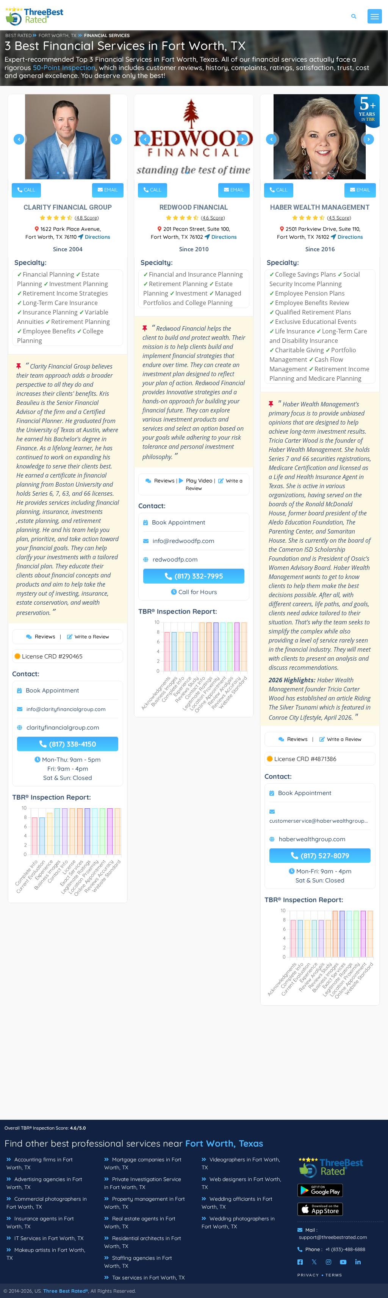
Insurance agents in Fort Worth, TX (40, 1222)
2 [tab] (64, 173)
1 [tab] (58, 173)
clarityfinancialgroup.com (63, 727)
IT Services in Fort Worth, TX (48, 1238)
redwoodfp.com (175, 559)
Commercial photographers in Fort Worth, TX (46, 1202)
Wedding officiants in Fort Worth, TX (237, 1202)
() (87, 218)
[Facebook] (300, 1262)
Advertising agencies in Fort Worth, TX (44, 1183)
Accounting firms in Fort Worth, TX (39, 1163)
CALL (28, 190)
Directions (96, 236)
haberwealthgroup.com (312, 839)
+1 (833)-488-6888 (345, 1249)
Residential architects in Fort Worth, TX (142, 1242)
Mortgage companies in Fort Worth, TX (142, 1163)
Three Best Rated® (65, 1291)
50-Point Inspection (64, 67)
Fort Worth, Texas (224, 1143)
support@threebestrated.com (333, 1237)
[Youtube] (343, 1262)
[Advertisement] (194, 1066)
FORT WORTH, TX (57, 35)
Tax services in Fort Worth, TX (148, 1277)
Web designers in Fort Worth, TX (241, 1183)
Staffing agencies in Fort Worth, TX (138, 1261)
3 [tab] (70, 173)
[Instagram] (328, 1262)
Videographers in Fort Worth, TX (241, 1163)
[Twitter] (314, 1262)
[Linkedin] (358, 1262)
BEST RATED (18, 35)
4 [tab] (76, 173)
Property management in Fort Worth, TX (144, 1202)
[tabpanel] (67, 142)
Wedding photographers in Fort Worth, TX (238, 1222)
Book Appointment (52, 690)
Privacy (308, 1275)
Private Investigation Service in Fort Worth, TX (142, 1183)
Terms (334, 1275)
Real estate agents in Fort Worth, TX (139, 1222)
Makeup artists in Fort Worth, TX (45, 1254)
